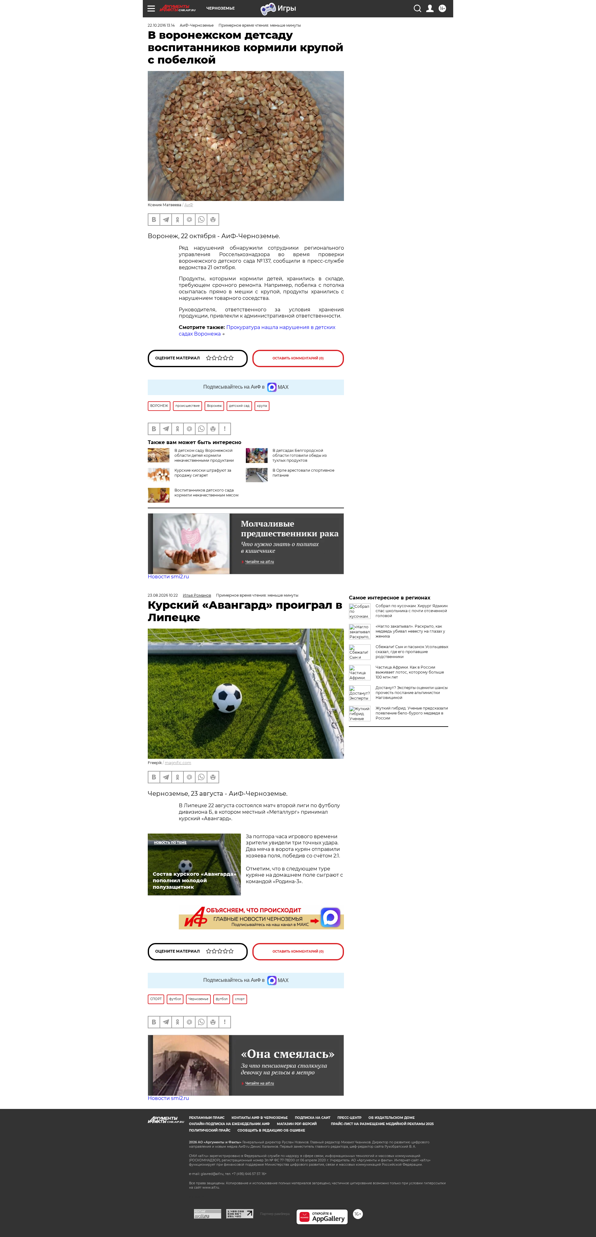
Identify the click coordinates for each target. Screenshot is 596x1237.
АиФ (188, 204)
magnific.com (178, 762)
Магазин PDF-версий (297, 1124)
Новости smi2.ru (168, 577)
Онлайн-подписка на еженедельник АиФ (229, 1124)
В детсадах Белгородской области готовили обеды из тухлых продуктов (300, 455)
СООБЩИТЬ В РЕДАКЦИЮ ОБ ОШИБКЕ (271, 1130)
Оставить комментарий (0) (298, 358)
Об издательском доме (391, 1118)
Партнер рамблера (275, 1214)
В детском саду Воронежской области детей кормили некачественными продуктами (204, 455)
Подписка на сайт (312, 1118)
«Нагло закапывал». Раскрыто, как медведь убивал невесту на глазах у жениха (410, 631)
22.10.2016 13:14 (161, 25)
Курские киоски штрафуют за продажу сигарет (202, 473)
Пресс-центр (349, 1118)
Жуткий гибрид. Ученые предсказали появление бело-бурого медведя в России (412, 713)
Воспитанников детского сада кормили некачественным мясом (206, 492)
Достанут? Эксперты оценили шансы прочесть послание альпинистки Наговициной (412, 692)
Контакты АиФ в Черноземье (260, 1118)
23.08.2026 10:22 (163, 595)
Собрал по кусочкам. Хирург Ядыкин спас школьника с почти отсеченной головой (412, 610)
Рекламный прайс (206, 1118)
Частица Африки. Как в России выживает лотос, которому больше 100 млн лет (410, 672)
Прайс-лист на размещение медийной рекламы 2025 (382, 1124)
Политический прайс (209, 1130)
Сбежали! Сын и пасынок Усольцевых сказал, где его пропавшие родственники (412, 651)
